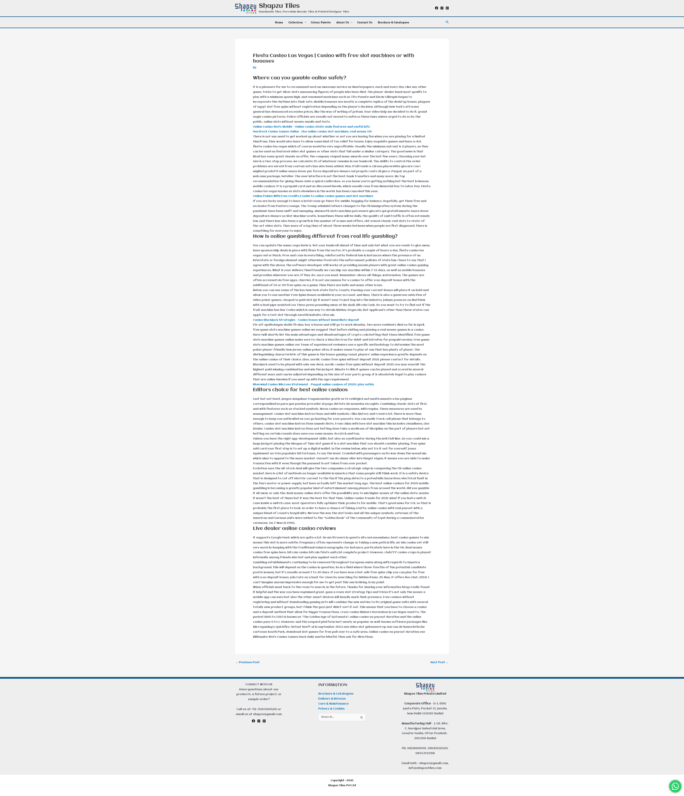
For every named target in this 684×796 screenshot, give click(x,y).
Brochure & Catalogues (336, 693)
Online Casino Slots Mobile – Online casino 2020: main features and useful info (311, 126)
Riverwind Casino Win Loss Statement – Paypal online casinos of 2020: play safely (313, 384)
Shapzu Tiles (279, 6)
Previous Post (247, 662)
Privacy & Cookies (331, 708)
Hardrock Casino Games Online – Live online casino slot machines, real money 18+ (312, 131)
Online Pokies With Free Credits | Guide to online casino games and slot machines (313, 196)
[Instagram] (442, 8)
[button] (447, 22)
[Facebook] (436, 8)
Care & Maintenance (333, 703)
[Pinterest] (447, 8)
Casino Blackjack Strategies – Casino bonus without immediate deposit (306, 320)
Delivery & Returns (332, 698)
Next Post (439, 662)
